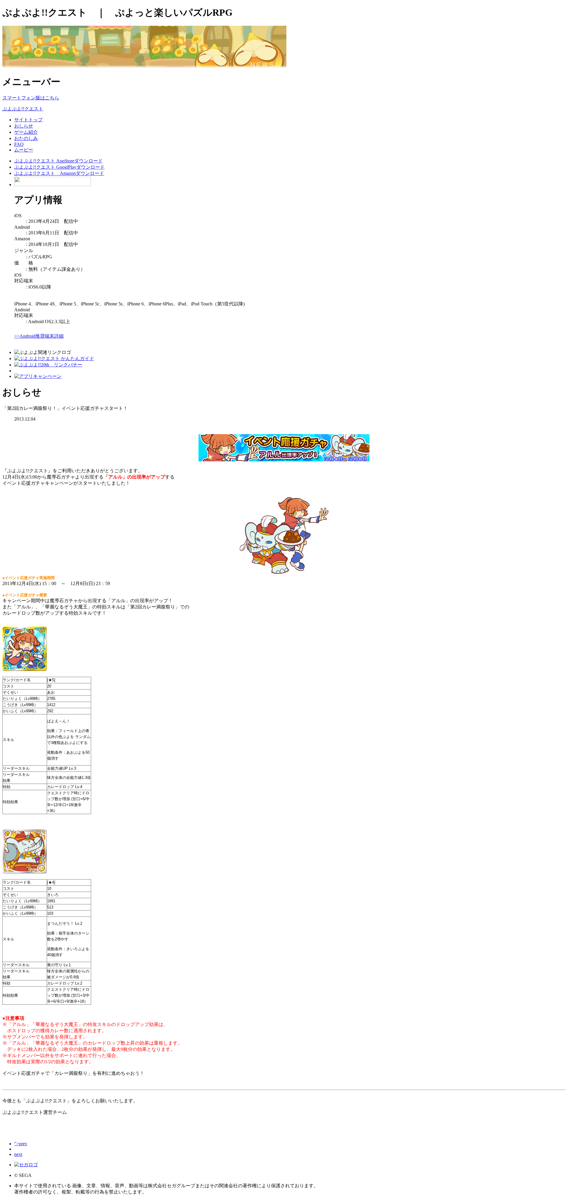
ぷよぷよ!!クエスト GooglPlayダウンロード (59, 167)
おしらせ (23, 125)
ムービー (23, 149)
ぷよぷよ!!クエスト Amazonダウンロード (59, 173)
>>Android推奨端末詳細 (39, 336)
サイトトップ (28, 119)
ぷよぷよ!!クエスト (22, 108)
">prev (20, 1143)
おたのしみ (26, 138)
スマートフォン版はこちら (30, 97)
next (18, 1154)
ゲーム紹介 (26, 132)
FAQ (19, 144)
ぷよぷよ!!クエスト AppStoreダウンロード (58, 160)
